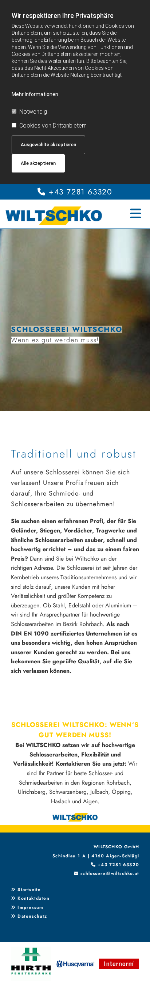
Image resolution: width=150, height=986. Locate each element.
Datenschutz (32, 916)
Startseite (29, 889)
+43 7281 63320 (80, 191)
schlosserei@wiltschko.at (109, 873)
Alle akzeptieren (38, 163)
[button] (129, 210)
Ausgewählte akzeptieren (48, 144)
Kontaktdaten (33, 898)
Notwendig (33, 111)
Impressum (30, 907)
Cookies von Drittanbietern (53, 125)
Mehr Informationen (35, 94)
